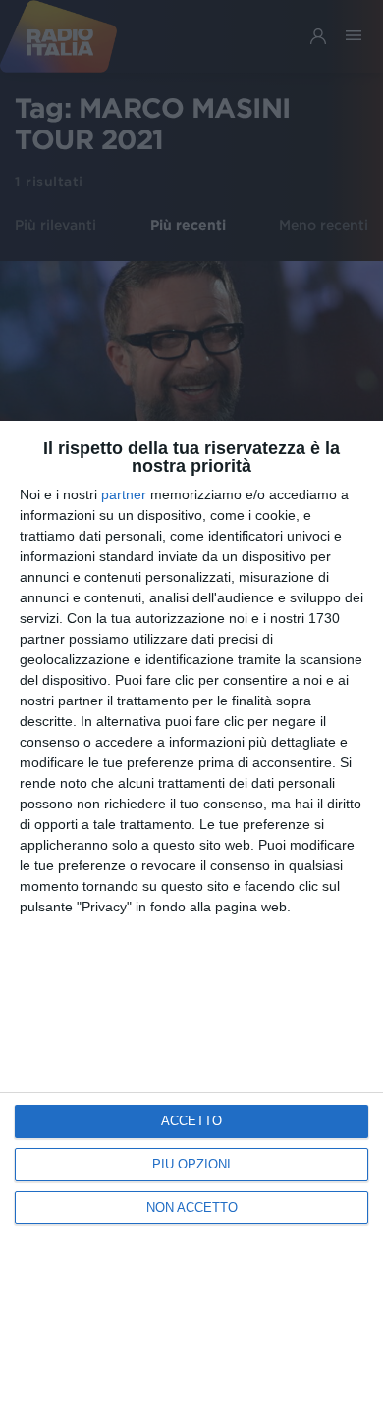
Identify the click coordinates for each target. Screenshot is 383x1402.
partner (123, 494)
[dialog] (191, 911)
